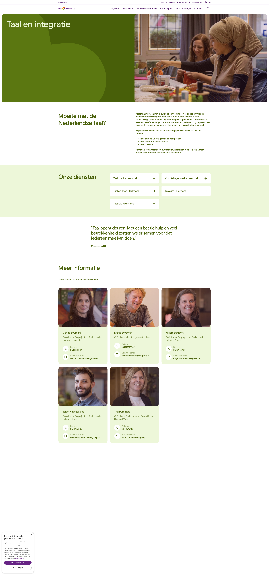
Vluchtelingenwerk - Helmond (181, 178)
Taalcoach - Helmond (125, 178)
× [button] (31, 534)
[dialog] (18, 552)
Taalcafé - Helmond (175, 191)
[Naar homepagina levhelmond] (66, 8)
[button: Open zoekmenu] (208, 8)
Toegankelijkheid (197, 2)
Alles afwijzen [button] (17, 568)
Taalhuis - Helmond (123, 203)
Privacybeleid (19, 558)
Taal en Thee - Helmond (126, 191)
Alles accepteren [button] (17, 562)
